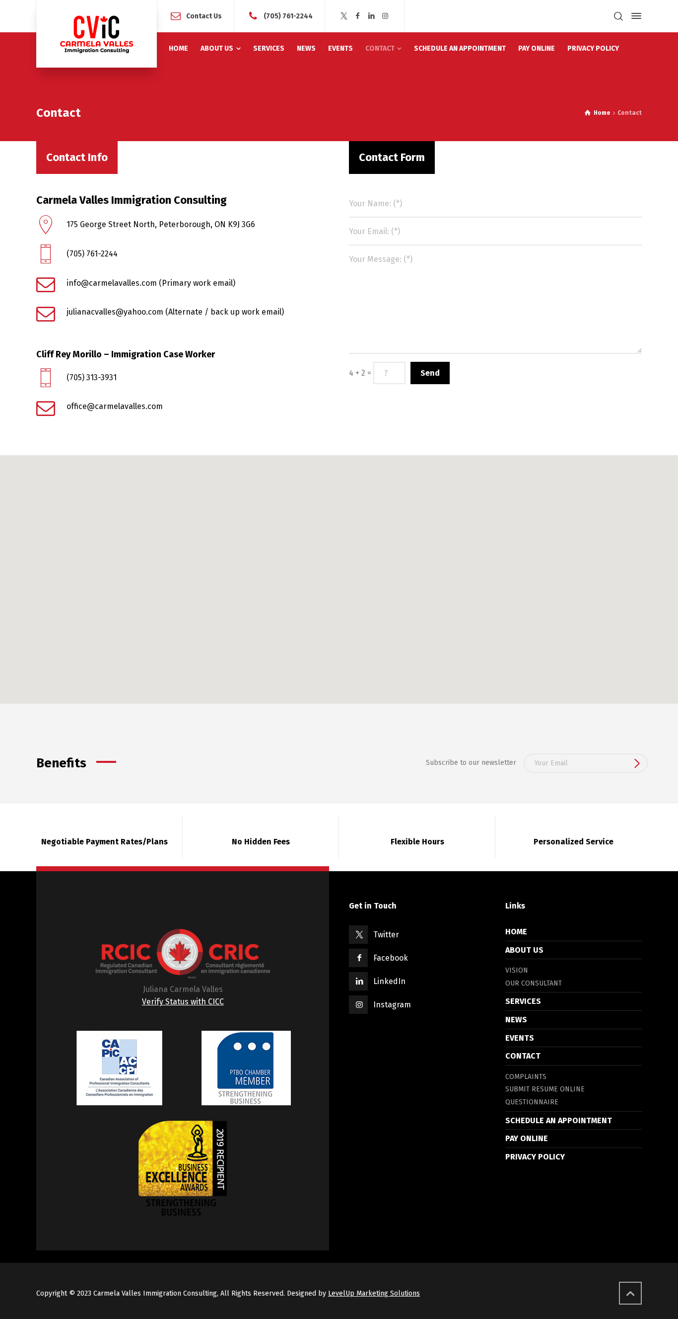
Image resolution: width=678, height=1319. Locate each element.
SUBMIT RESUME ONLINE (545, 1089)
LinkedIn (389, 981)
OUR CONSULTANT (533, 983)
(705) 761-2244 (288, 15)
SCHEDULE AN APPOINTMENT (558, 1120)
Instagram (392, 1004)
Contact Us (204, 15)
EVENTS (519, 1038)
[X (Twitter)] (344, 16)
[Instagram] (385, 16)
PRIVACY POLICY (535, 1156)
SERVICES (523, 1001)
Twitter (386, 934)
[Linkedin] (372, 16)
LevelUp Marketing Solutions (374, 1293)
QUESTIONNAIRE (531, 1102)
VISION (516, 970)
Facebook (390, 958)
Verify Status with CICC (183, 1001)
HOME (516, 931)
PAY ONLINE (526, 1138)
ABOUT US (524, 950)
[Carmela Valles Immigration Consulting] (96, 34)
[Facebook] (358, 16)
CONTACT (523, 1056)
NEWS (516, 1019)
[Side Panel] (634, 15)
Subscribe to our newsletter (471, 762)
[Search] (618, 16)
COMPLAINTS (525, 1076)
